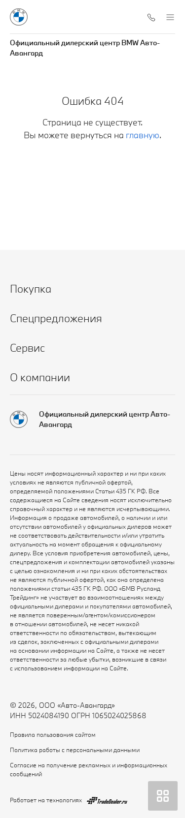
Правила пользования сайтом (53, 734)
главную (142, 135)
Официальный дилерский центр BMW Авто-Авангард (85, 48)
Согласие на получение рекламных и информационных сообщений (88, 769)
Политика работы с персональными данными (75, 750)
